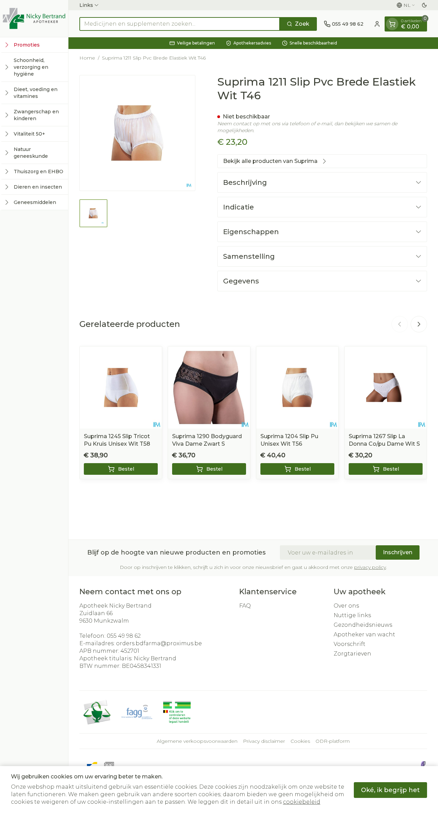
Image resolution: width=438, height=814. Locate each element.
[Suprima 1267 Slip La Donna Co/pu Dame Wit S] (386, 387)
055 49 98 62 (124, 636)
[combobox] (179, 24)
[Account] (377, 24)
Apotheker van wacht (364, 634)
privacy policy (370, 567)
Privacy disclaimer (264, 741)
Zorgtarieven (352, 653)
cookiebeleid (301, 802)
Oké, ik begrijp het (390, 790)
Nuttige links (352, 615)
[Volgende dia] (419, 324)
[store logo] (34, 18)
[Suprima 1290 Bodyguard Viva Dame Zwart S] (209, 387)
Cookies (300, 741)
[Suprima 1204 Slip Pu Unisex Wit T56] (297, 387)
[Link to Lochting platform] (423, 765)
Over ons (346, 605)
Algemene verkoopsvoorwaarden (197, 741)
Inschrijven (397, 552)
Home (87, 58)
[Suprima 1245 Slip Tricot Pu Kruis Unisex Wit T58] (121, 387)
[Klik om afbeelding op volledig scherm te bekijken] (137, 133)
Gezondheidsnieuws (363, 625)
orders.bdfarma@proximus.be (159, 643)
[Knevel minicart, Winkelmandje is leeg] (392, 24)
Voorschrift (349, 644)
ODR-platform (332, 741)
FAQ (245, 605)
